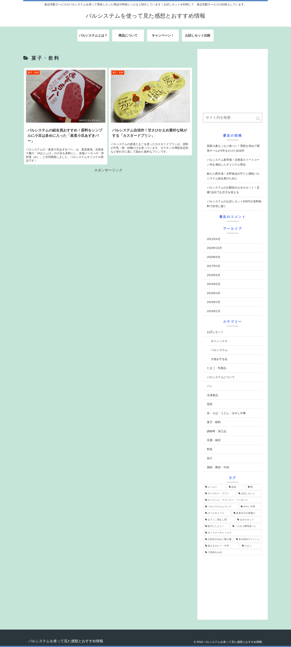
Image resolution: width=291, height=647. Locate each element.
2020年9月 (213, 257)
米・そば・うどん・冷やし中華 (226, 413)
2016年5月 (213, 284)
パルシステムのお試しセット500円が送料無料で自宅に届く (234, 204)
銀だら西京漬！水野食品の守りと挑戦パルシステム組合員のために (233, 176)
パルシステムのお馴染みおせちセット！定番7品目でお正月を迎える (233, 190)
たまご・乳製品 (216, 368)
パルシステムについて (221, 377)
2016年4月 (213, 293)
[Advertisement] (108, 201)
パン (209, 386)
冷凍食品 (212, 395)
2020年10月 (214, 247)
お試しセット (215, 332)
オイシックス (219, 341)
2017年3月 (213, 266)
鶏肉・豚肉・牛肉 (218, 467)
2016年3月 (213, 302)
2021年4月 (213, 239)
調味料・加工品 (216, 431)
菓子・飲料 (214, 422)
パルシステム (219, 350)
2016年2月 (213, 311)
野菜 (209, 449)
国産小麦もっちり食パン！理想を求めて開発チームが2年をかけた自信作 (233, 148)
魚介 (209, 458)
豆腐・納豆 (214, 440)
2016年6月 (213, 275)
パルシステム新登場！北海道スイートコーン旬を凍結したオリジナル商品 (233, 162)
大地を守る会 (219, 359)
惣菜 (209, 404)
